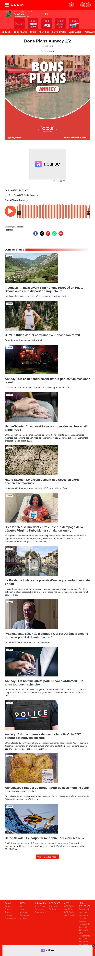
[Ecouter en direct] (88, 4)
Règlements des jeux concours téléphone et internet (84, 942)
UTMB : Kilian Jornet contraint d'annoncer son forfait (42, 335)
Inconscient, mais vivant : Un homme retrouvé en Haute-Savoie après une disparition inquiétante (44, 289)
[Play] (3, 21)
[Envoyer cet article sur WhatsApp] (54, 234)
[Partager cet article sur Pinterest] (47, 234)
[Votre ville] (71, 4)
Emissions (39, 909)
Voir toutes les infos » (47, 857)
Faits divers (59, 32)
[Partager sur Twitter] (41, 234)
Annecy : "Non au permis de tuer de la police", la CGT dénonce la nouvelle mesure (43, 736)
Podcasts (53, 906)
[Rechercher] (82, 4)
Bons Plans (20, 32)
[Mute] (46, 14)
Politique (44, 32)
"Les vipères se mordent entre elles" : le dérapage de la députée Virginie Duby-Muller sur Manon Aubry (44, 528)
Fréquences (10, 918)
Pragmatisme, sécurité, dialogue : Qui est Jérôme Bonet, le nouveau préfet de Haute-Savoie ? (46, 635)
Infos (33, 32)
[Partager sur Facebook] (35, 234)
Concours (39, 912)
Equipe (8, 909)
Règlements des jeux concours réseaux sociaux (84, 915)
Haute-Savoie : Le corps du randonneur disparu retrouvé (45, 838)
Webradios (75, 32)
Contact (8, 906)
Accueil (6, 32)
